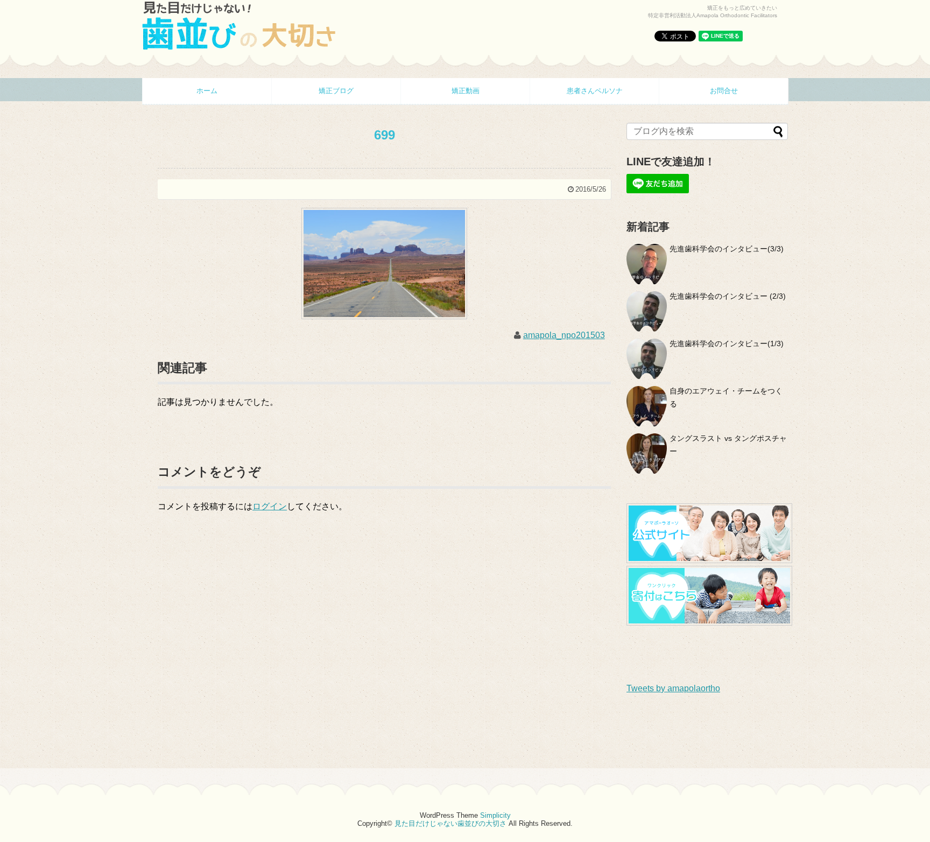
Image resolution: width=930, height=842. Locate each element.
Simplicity (495, 815)
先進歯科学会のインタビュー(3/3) (727, 248)
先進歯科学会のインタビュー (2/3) (728, 296)
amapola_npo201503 (564, 335)
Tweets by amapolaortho (673, 688)
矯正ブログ (336, 91)
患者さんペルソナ (595, 91)
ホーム (206, 91)
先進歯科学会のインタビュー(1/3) (727, 343)
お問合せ (724, 91)
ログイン (269, 506)
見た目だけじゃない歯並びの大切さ (450, 823)
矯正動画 (466, 91)
